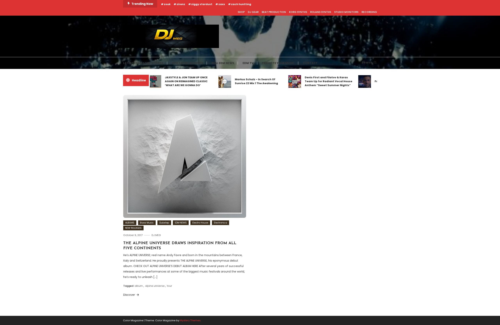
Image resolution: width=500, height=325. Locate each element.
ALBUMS (129, 222)
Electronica (220, 222)
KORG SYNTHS (298, 12)
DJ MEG (156, 235)
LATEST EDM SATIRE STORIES (143, 63)
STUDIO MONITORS (346, 12)
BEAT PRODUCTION (274, 12)
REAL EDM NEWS (223, 63)
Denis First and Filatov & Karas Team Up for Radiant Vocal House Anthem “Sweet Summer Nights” (321, 81)
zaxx (221, 4)
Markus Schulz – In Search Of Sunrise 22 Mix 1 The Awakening (249, 81)
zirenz (181, 4)
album (139, 286)
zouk (167, 4)
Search (367, 62)
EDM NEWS (181, 222)
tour (169, 286)
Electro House (200, 222)
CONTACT (310, 63)
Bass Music (147, 222)
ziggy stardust (201, 4)
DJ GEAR (253, 12)
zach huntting (241, 4)
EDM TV (248, 63)
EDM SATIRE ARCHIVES (187, 63)
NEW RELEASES (133, 228)
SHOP (241, 12)
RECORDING (369, 12)
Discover (129, 295)
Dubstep (164, 222)
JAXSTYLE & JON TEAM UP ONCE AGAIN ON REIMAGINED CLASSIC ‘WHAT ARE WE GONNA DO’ (179, 81)
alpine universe (155, 286)
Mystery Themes (190, 320)
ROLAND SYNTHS (320, 12)
